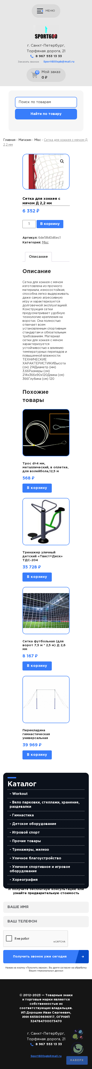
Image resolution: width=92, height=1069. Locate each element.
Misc (37, 140)
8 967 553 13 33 (49, 56)
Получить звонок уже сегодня (40, 956)
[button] (62, 161)
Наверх (77, 1060)
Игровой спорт (26, 832)
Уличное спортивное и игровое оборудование (40, 869)
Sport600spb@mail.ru (58, 62)
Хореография (25, 879)
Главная (9, 140)
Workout (20, 794)
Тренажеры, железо (30, 849)
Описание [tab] (38, 256)
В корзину (50, 224)
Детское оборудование (34, 824)
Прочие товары (26, 841)
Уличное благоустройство (36, 858)
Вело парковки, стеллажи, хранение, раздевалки (44, 804)
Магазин (24, 140)
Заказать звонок (28, 62)
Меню (50, 10)
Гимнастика (23, 815)
